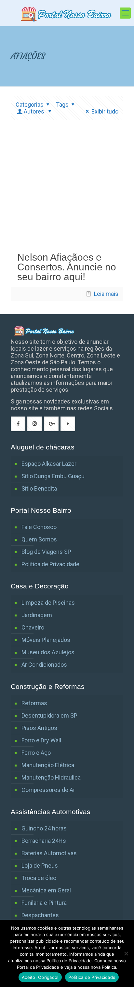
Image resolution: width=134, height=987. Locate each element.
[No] (126, 953)
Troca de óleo (38, 877)
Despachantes (40, 915)
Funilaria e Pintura (44, 902)
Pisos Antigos (39, 727)
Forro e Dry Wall (41, 740)
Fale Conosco (39, 527)
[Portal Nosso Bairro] (67, 13)
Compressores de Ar (48, 789)
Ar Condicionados (44, 664)
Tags (62, 104)
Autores (35, 111)
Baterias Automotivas (49, 853)
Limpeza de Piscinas (48, 602)
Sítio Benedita (39, 488)
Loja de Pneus (39, 865)
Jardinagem (36, 615)
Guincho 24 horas (44, 828)
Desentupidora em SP (49, 715)
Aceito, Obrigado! (40, 977)
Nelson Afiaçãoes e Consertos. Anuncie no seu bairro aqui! (66, 267)
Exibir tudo (104, 111)
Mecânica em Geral (46, 890)
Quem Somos (39, 539)
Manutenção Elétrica (47, 765)
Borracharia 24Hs (43, 840)
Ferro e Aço (36, 752)
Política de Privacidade (91, 977)
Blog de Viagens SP (46, 551)
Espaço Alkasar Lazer (48, 463)
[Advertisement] (67, 186)
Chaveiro (32, 627)
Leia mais (106, 293)
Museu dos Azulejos (47, 652)
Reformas (34, 703)
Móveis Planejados (45, 639)
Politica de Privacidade (50, 564)
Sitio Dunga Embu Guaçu (53, 476)
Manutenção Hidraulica (51, 777)
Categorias (30, 104)
